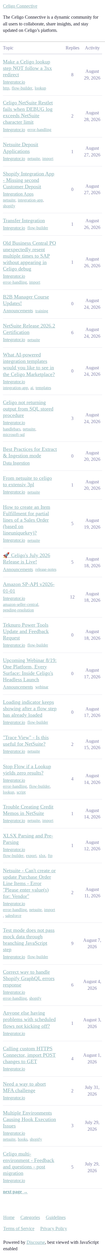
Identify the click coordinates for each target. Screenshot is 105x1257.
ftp (50, 855)
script (21, 792)
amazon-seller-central (20, 604)
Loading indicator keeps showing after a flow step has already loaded (30, 708)
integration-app (30, 200)
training (41, 311)
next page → (15, 1191)
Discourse (36, 1242)
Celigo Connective (20, 6)
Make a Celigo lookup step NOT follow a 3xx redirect (27, 68)
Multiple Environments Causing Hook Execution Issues (29, 1119)
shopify (9, 206)
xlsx (42, 855)
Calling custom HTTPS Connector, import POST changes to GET (29, 1055)
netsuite (33, 158)
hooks (22, 1139)
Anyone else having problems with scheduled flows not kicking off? (29, 1019)
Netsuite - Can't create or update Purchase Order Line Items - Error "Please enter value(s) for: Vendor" (29, 883)
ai (31, 388)
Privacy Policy (53, 1228)
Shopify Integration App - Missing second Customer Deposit (28, 180)
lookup (40, 88)
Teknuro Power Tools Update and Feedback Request (26, 631)
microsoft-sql (14, 434)
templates (43, 388)
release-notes (45, 569)
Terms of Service (18, 1228)
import (47, 158)
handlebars (11, 429)
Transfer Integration (24, 220)
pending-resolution (18, 610)
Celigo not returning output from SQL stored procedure (28, 408)
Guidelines (56, 1217)
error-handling (39, 129)
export (31, 855)
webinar (41, 687)
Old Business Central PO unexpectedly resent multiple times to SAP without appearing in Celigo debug (29, 256)
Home (9, 1217)
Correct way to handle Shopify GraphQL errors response (29, 978)
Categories (30, 1217)
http (6, 88)
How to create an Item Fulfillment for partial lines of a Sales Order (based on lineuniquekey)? (26, 520)
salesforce (13, 915)
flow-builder (22, 88)
